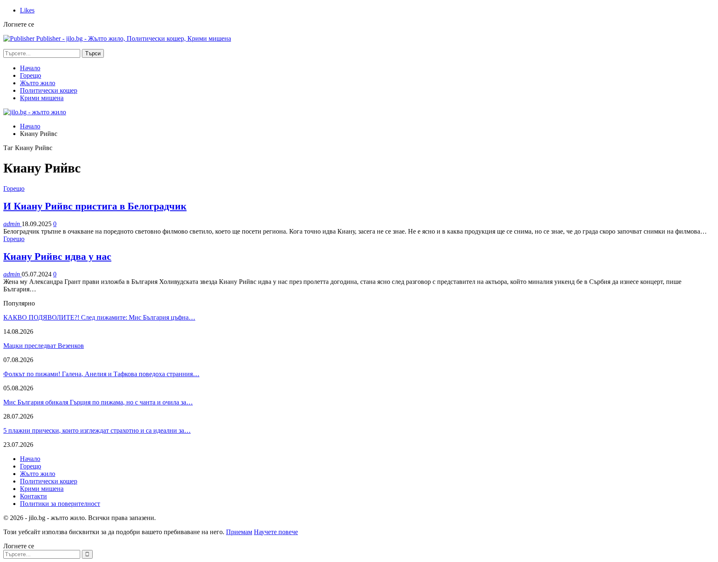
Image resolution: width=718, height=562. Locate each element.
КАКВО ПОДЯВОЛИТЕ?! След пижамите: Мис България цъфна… (99, 317)
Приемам (239, 531)
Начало (30, 67)
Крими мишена (42, 97)
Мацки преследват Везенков (43, 345)
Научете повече (276, 531)
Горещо (30, 75)
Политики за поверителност (60, 503)
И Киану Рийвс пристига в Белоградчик (95, 206)
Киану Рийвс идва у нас (57, 256)
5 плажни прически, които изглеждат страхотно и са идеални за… (97, 430)
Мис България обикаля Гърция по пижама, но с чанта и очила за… (98, 402)
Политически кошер (48, 90)
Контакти (33, 496)
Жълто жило (37, 82)
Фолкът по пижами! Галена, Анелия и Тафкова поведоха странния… (101, 373)
